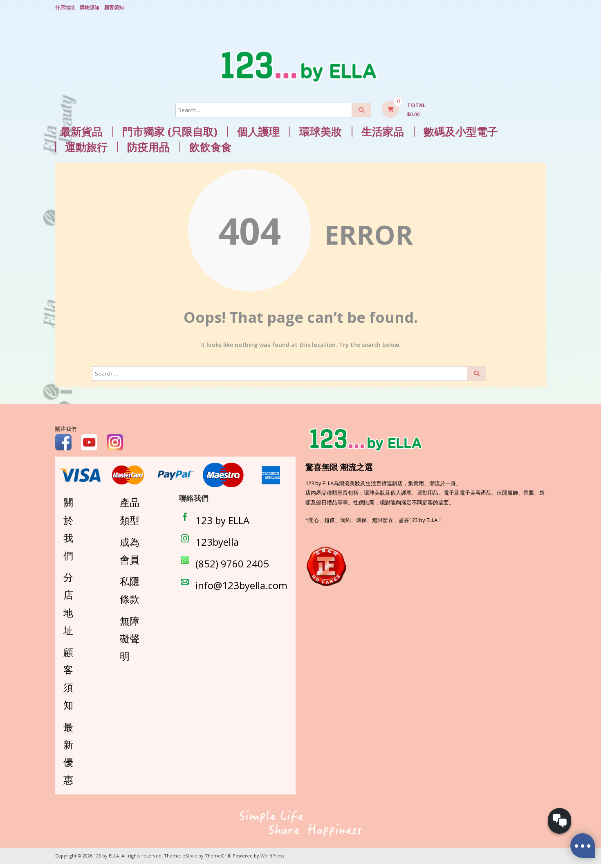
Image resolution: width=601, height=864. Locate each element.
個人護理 (258, 131)
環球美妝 (320, 131)
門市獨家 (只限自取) (170, 131)
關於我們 (68, 528)
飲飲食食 (210, 147)
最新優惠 (68, 753)
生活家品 (382, 131)
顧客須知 (114, 7)
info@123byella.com (241, 585)
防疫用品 (148, 147)
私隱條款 (129, 589)
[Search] (361, 110)
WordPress (272, 856)
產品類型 (129, 510)
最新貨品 (81, 131)
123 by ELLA (222, 520)
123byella (217, 542)
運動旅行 (86, 147)
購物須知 (89, 7)
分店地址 (65, 7)
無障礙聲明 (129, 638)
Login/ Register (542, 8)
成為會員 (129, 550)
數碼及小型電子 (461, 131)
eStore (189, 856)
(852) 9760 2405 (232, 563)
